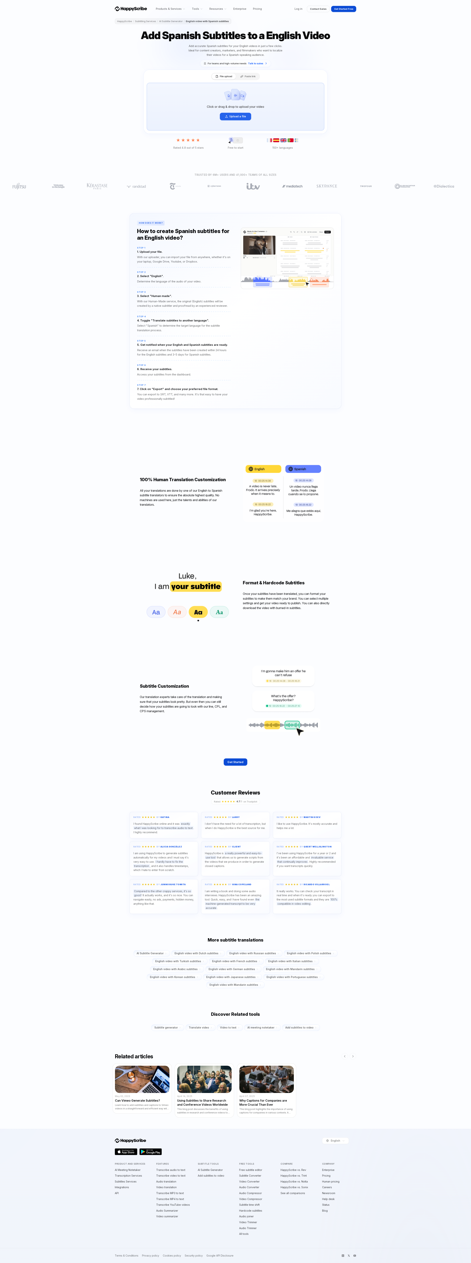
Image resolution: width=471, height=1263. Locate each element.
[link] (235, 63)
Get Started (235, 762)
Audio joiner (246, 1216)
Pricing (257, 8)
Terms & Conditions (126, 1255)
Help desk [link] (328, 1199)
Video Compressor (250, 1199)
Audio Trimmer (248, 1228)
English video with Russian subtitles (252, 953)
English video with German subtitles (232, 969)
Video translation (166, 1187)
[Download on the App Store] (126, 1151)
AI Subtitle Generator (171, 21)
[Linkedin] (342, 1255)
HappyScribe (124, 21)
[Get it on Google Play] (150, 1151)
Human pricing (330, 1181)
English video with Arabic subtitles (175, 969)
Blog (325, 1210)
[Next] (353, 1056)
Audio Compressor (250, 1193)
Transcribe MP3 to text (170, 1193)
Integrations (122, 1187)
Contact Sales (318, 8)
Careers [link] (327, 1187)
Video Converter (249, 1181)
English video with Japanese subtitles (231, 977)
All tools (244, 1233)
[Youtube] (354, 1255)
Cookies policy (172, 1255)
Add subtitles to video (299, 1027)
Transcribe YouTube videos (173, 1204)
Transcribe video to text (170, 1175)
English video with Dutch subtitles (196, 953)
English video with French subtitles (234, 961)
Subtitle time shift (249, 1204)
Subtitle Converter (250, 1175)
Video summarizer (167, 1216)
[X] (348, 1255)
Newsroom (328, 1193)
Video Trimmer (248, 1222)
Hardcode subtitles (250, 1210)
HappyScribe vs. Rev (293, 1169)
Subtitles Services (126, 1181)
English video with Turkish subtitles (178, 961)
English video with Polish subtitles (309, 953)
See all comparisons (293, 1193)
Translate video (199, 1027)
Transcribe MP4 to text (170, 1199)
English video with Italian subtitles (290, 961)
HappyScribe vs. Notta (294, 1181)
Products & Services (169, 8)
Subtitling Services (145, 21)
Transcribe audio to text (170, 1169)
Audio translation (166, 1181)
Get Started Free (343, 8)
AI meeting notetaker (260, 1027)
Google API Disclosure (219, 1255)
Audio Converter (249, 1187)
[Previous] (344, 1056)
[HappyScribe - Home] (131, 8)
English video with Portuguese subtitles (292, 977)
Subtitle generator (166, 1027)
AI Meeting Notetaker (128, 1169)
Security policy (194, 1255)
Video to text (228, 1027)
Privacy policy (150, 1255)
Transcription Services (128, 1175)
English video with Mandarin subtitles (290, 969)
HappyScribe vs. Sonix (294, 1187)
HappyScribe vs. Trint (294, 1175)
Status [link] (326, 1204)
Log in (298, 8)
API (117, 1193)
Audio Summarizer (167, 1210)
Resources (216, 8)
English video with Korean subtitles (172, 977)
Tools (195, 8)
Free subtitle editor (250, 1169)
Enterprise (239, 8)
